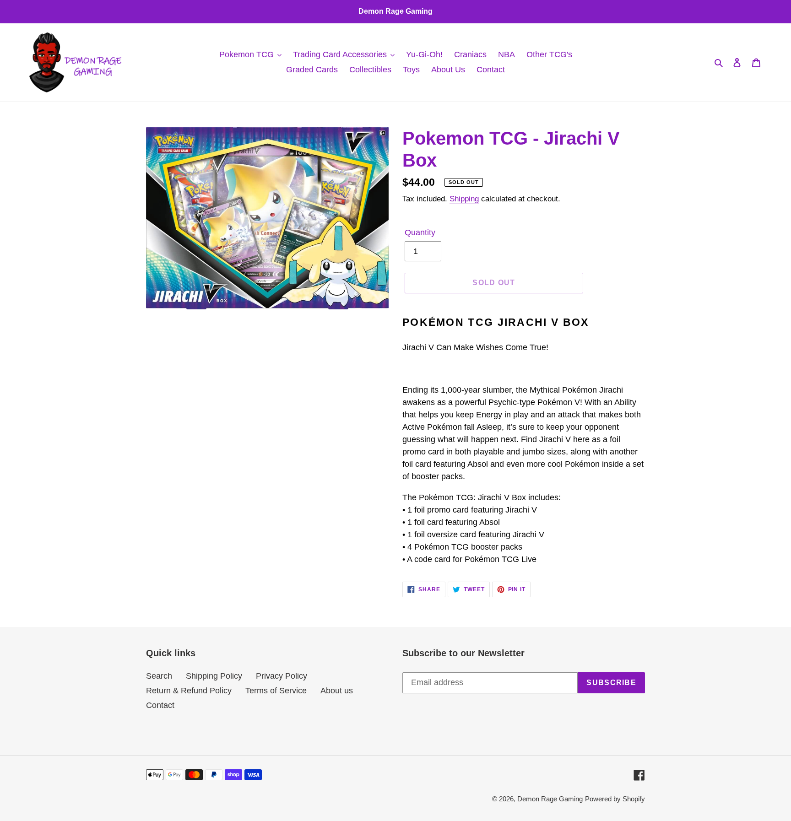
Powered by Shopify (615, 799)
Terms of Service (276, 690)
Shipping (464, 198)
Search (159, 676)
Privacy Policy (281, 676)
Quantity (420, 232)
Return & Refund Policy (189, 690)
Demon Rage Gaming (550, 799)
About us (336, 690)
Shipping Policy (214, 676)
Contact (160, 705)
